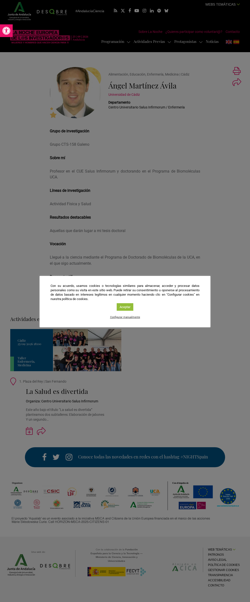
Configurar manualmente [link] (125, 317)
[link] (6, 30)
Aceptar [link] (125, 307)
